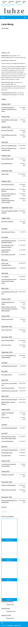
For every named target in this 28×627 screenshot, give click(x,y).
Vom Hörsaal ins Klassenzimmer (9, 450)
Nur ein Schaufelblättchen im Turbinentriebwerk (8, 356)
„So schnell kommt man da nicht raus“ (9, 292)
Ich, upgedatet (5, 276)
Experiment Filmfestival (7, 130)
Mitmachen (12, 4)
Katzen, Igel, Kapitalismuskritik (9, 145)
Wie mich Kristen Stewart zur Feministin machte (8, 194)
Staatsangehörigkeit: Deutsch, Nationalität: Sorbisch (8, 241)
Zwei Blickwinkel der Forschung (9, 366)
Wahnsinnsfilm (5, 174)
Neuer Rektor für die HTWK (8, 254)
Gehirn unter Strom (6, 345)
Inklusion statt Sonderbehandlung (6, 264)
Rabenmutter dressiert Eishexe (9, 399)
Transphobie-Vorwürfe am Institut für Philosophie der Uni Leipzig (8, 109)
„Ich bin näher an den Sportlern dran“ (9, 384)
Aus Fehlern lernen (6, 455)
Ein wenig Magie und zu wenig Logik (9, 135)
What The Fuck (5, 417)
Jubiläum (7, 4)
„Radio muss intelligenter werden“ (7, 413)
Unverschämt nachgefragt (7, 388)
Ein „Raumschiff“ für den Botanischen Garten (7, 246)
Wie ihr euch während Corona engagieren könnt (8, 149)
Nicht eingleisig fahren (6, 163)
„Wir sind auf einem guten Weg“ (9, 428)
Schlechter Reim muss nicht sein (9, 390)
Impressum (10, 625)
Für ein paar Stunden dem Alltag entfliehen (9, 211)
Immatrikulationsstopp (6, 452)
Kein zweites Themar (6, 374)
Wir (2, 4)
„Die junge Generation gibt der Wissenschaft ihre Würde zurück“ (9, 281)
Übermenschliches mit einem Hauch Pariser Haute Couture (8, 437)
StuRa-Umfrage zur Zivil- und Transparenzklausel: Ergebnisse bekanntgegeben (9, 308)
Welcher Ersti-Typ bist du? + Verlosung (8, 190)
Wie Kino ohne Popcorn (7, 319)
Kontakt (4, 5)
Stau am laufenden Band (7, 340)
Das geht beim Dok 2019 (7, 184)
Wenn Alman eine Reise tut (8, 232)
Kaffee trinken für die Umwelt (8, 489)
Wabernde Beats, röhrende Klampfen (8, 403)
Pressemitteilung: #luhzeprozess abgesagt (9, 120)
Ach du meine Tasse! (6, 329)
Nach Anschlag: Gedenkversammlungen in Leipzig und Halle (8, 200)
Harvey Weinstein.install (7, 158)
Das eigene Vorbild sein (7, 221)
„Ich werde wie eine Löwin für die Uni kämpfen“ (8, 465)
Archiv (8, 5)
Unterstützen (19, 4)
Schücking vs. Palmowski (7, 474)
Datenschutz (17, 625)
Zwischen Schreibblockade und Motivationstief (9, 501)
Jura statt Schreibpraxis (7, 441)
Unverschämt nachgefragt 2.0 (8, 268)
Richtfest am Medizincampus (8, 485)
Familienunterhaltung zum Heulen (7, 303)
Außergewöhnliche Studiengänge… (6, 250)
